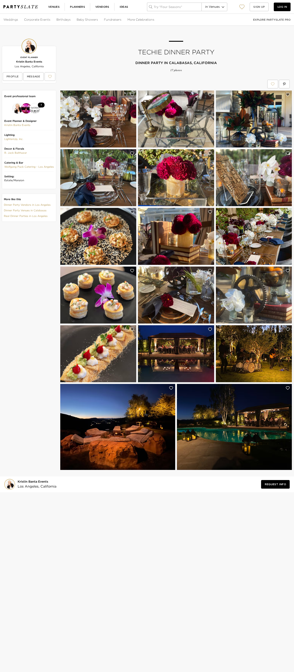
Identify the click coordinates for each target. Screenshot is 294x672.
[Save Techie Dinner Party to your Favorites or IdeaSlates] (272, 84)
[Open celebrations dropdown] (154, 19)
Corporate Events (37, 19)
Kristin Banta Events (29, 61)
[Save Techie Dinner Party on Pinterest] (284, 84)
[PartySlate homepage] (20, 6)
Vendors (102, 6)
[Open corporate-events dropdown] (50, 19)
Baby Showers (87, 19)
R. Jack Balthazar (15, 152)
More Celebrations (140, 19)
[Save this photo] (132, 95)
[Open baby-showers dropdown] (98, 19)
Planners (77, 6)
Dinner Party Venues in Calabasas (25, 210)
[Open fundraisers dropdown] (121, 19)
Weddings (10, 19)
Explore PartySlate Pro (272, 19)
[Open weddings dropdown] (18, 19)
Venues (54, 6)
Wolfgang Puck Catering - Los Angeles (29, 166)
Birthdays (63, 19)
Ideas (124, 6)
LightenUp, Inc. (13, 139)
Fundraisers (112, 19)
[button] (241, 7)
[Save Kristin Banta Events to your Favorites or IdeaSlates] (50, 76)
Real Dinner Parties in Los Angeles (26, 216)
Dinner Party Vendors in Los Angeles (27, 204)
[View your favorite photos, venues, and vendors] (241, 6)
